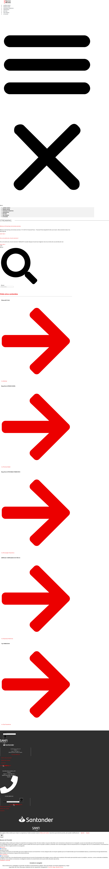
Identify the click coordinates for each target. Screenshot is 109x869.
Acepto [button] (87, 833)
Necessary (4, 848)
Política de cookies (5, 760)
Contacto (3, 763)
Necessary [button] (2, 847)
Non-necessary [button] (3, 854)
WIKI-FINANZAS (6, 215)
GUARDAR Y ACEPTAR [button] (5, 860)
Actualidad (5, 14)
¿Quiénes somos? (6, 208)
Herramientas (6, 212)
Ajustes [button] (82, 833)
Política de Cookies (44, 833)
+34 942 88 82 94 (15, 754)
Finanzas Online (6, 209)
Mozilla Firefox (59, 867)
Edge (54, 867)
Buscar (1, 247)
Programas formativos (8, 211)
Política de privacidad (6, 758)
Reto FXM (5, 213)
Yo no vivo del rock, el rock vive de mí (9, 238)
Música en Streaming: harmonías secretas (10, 226)
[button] (47, 111)
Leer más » (2, 233)
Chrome (50, 867)
